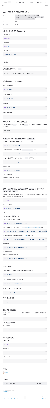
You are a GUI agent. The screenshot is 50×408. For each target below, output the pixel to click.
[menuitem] (45, 2)
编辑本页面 (6, 391)
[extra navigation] (35, 2)
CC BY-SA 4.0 (8, 390)
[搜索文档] (9, 2)
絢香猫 (6, 372)
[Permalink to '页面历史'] (1, 379)
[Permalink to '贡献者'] (1, 369)
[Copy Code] (45, 38)
